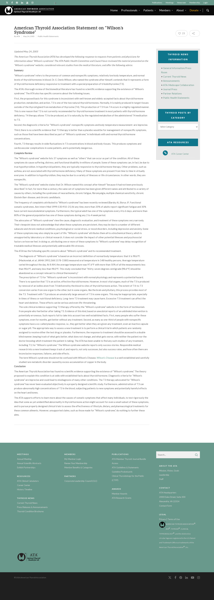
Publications (157, 3)
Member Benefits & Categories (78, 467)
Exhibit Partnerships (26, 467)
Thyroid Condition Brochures (30, 511)
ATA (18, 36)
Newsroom (181, 3)
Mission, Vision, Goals (169, 470)
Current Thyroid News (174, 76)
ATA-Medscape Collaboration (178, 85)
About (180, 10)
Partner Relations (172, 93)
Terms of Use (174, 519)
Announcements (171, 80)
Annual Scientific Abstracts (29, 463)
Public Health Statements (48, 36)
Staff (161, 479)
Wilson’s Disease (105, 357)
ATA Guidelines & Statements (125, 467)
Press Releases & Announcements (32, 507)
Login (205, 3)
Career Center (23, 485)
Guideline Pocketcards (122, 471)
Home (114, 10)
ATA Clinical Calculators (28, 481)
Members (164, 10)
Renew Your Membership (75, 463)
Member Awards (119, 493)
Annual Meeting (24, 459)
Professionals (129, 10)
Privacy (162, 519)
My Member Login (72, 459)
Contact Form (165, 505)
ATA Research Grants (121, 498)
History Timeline (24, 489)
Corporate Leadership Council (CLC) (80, 481)
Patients (148, 10)
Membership (194, 3)
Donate (194, 10)
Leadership (164, 475)
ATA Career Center (180, 154)
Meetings (170, 3)
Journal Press (170, 89)
